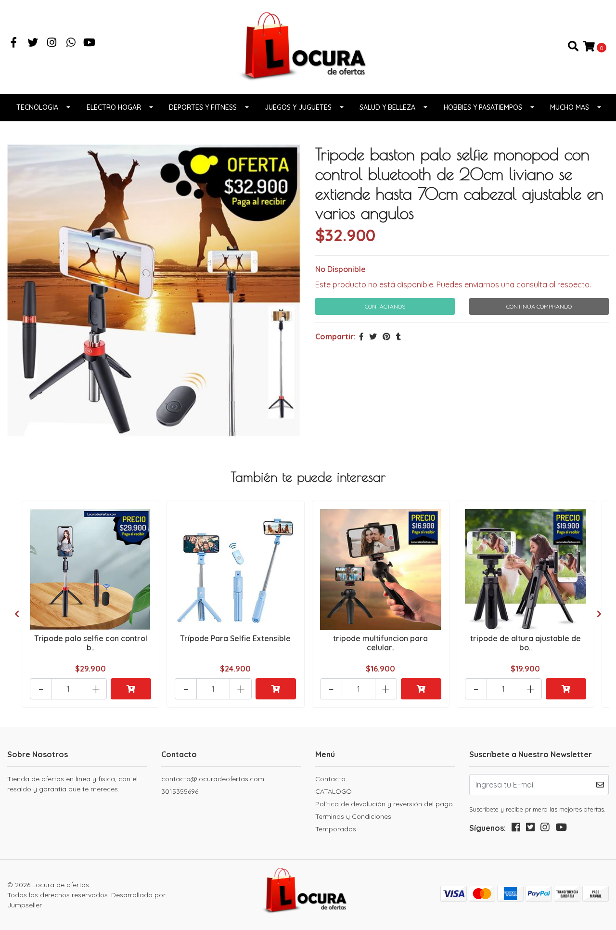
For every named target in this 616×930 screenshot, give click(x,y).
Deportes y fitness (203, 107)
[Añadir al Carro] (131, 688)
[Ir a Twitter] (33, 43)
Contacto (330, 779)
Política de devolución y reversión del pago (384, 804)
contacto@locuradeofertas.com (212, 779)
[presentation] (16, 613)
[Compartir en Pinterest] (386, 336)
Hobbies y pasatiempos (483, 107)
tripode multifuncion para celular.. (380, 642)
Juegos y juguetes (298, 107)
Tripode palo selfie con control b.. (90, 642)
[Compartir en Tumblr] (398, 336)
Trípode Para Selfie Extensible (235, 638)
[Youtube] (89, 43)
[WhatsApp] (71, 43)
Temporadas (335, 829)
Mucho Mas (569, 107)
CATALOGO (333, 791)
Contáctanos (385, 306)
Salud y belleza (387, 107)
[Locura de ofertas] (308, 46)
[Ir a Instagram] (52, 43)
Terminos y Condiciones (353, 816)
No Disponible (340, 269)
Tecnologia (37, 107)
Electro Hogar (114, 107)
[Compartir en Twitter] (373, 336)
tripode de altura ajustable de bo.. (525, 642)
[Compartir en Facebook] (361, 336)
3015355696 (179, 791)
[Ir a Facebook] (14, 43)
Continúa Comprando (539, 306)
